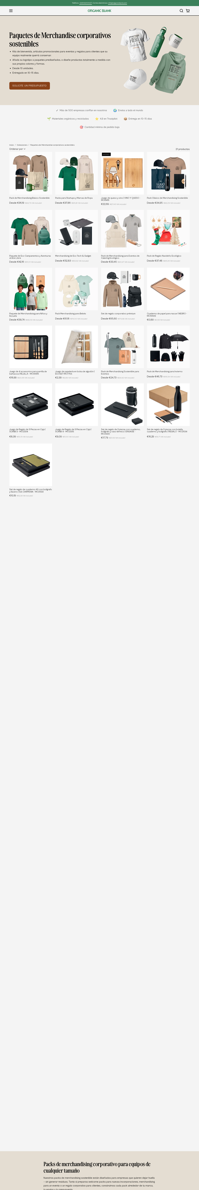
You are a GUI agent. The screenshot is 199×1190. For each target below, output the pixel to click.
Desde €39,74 (26, 319)
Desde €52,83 (72, 261)
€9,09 (67, 436)
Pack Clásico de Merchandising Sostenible (167, 198)
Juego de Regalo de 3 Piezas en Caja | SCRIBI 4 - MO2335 (73, 430)
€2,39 (66, 377)
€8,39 (21, 436)
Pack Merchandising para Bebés (70, 314)
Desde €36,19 (25, 203)
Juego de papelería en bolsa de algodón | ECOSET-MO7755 (75, 372)
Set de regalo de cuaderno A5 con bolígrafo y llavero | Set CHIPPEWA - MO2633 (30, 490)
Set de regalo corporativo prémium (118, 314)
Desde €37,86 (71, 203)
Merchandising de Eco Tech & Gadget (73, 256)
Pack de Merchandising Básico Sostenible (29, 198)
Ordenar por (16, 149)
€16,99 (22, 377)
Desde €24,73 (117, 377)
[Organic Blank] (99, 10)
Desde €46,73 (163, 376)
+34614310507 (85, 3)
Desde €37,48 (163, 261)
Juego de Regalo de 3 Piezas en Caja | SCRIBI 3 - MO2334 (27, 430)
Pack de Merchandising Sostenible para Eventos (120, 372)
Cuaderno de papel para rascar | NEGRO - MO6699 (167, 315)
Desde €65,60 (118, 318)
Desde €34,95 (163, 203)
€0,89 (158, 319)
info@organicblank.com (117, 3)
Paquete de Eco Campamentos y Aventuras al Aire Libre (30, 257)
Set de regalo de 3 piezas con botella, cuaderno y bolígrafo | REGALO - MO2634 (167, 430)
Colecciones (22, 145)
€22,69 (113, 204)
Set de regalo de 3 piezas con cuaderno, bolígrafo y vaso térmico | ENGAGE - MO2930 (120, 431)
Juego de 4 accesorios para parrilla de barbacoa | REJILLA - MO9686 (28, 372)
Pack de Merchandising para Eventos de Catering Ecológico (120, 257)
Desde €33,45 (117, 262)
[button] (181, 10)
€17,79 (113, 437)
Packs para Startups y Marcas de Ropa (74, 198)
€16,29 (159, 436)
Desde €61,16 (71, 318)
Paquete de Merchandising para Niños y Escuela (28, 315)
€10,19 (21, 495)
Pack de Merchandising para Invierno (165, 371)
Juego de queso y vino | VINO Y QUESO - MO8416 (120, 199)
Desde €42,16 (25, 262)
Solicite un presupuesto (29, 85)
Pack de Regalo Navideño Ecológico (164, 256)
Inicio (11, 145)
